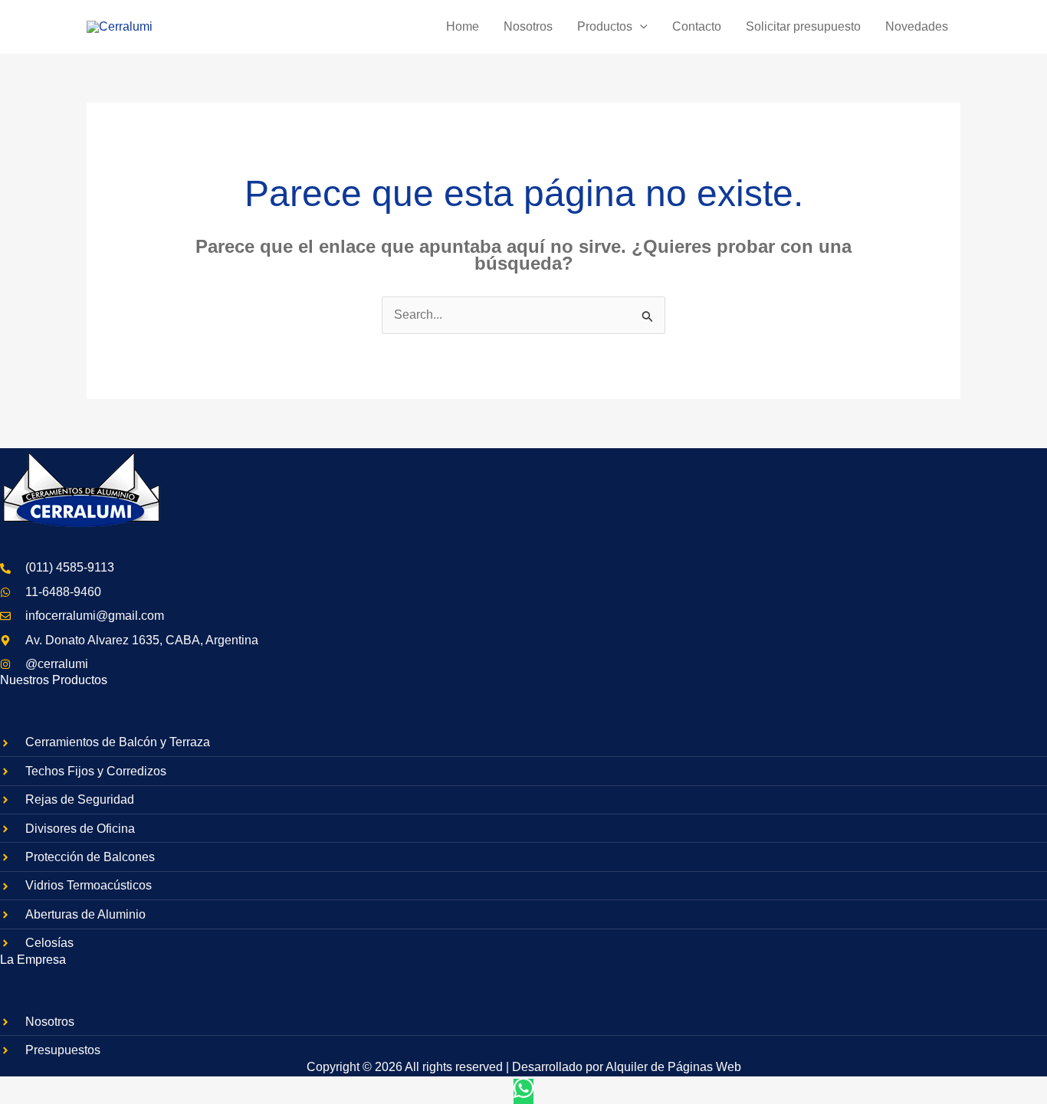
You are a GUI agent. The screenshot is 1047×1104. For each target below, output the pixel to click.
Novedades (916, 26)
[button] (640, 27)
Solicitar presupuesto (803, 26)
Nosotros (528, 26)
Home (462, 26)
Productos (604, 26)
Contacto (696, 26)
